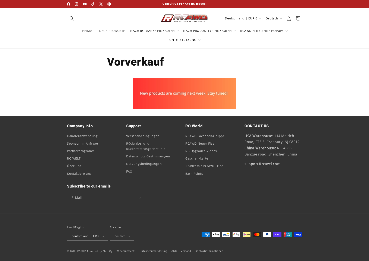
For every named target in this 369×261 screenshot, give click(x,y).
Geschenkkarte (196, 158)
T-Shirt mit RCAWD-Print (204, 166)
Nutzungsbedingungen (144, 164)
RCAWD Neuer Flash (200, 143)
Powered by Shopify (100, 251)
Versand (186, 250)
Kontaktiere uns (79, 174)
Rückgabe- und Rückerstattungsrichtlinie (145, 146)
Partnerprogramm (81, 151)
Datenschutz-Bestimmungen (148, 156)
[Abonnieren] (139, 198)
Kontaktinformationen (209, 250)
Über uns (74, 166)
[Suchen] (71, 18)
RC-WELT (74, 158)
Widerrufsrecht (126, 250)
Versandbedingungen (143, 136)
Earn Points (194, 174)
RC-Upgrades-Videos (201, 151)
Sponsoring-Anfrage (82, 143)
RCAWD (81, 251)
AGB (174, 250)
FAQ (129, 171)
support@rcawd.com (262, 163)
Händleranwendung (82, 136)
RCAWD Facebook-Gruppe (205, 136)
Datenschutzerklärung (153, 250)
